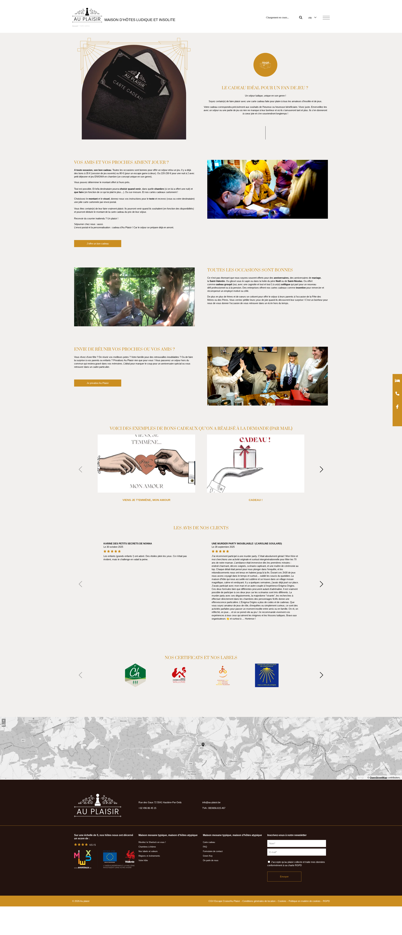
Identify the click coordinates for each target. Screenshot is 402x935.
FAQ (205, 847)
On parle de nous (210, 860)
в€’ (4, 724)
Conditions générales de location (258, 901)
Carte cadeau (209, 842)
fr (310, 18)
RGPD (326, 901)
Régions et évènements (149, 856)
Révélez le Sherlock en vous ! (152, 842)
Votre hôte (143, 860)
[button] (324, 469)
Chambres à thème (147, 847)
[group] (135, 675)
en (310, 22)
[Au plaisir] (87, 15)
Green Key (208, 856)
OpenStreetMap (378, 777)
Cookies (282, 901)
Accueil (75, 26)
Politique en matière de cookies (305, 901)
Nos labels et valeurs (148, 851)
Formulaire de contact (213, 851)
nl (310, 26)
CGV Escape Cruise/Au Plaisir (224, 901)
